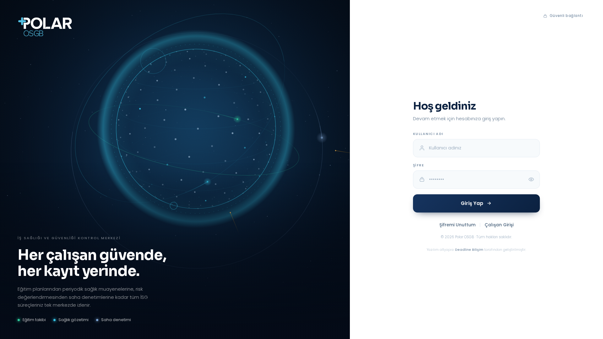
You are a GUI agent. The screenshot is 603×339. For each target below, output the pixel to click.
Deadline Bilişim (469, 249)
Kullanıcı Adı (428, 134)
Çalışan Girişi (499, 225)
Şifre (418, 165)
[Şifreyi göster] (531, 180)
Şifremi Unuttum (457, 225)
